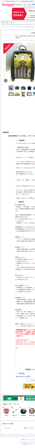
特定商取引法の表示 (27, 443)
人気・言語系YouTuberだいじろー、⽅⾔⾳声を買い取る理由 (18, 1)
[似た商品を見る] (5, 80)
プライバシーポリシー (23, 442)
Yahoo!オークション (26, 439)
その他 (32, 27)
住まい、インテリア (16, 27)
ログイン (26, 6)
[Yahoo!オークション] (12, 4)
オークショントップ (5, 27)
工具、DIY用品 (25, 27)
